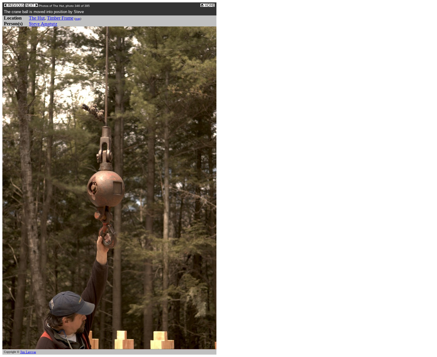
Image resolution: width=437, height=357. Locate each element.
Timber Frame (60, 18)
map (77, 18)
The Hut (37, 18)
